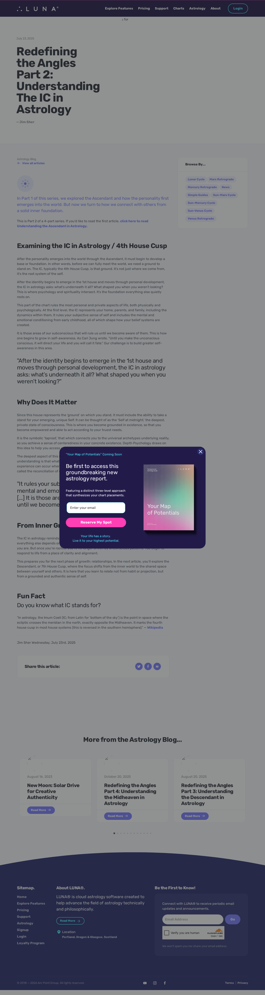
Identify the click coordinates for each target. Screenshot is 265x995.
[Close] (201, 452)
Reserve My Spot (96, 522)
